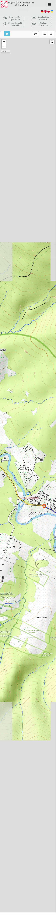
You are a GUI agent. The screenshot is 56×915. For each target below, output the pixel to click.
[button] (45, 33)
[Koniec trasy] (44, 506)
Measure (52, 42)
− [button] (4, 46)
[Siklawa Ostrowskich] (28, 494)
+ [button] (4, 42)
